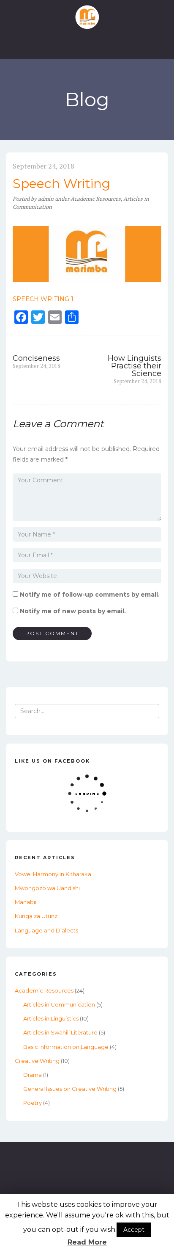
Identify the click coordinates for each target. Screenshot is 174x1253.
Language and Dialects (46, 930)
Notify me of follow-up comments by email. (90, 594)
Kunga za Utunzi (37, 916)
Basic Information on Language (66, 1046)
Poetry (32, 1102)
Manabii (25, 902)
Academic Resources (96, 198)
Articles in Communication (59, 1004)
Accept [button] (133, 1230)
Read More (87, 1242)
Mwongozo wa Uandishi (47, 888)
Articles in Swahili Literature (60, 1032)
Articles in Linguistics (51, 1018)
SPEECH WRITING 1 (43, 299)
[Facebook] (87, 1187)
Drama (32, 1074)
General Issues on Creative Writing (70, 1088)
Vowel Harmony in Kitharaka (53, 874)
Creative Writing (37, 1060)
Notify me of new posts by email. (73, 611)
